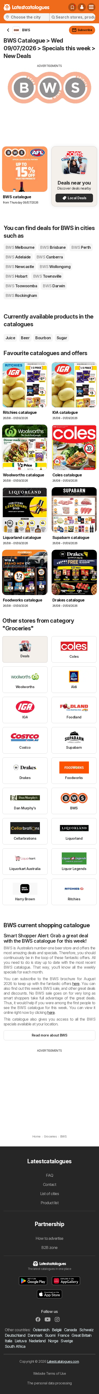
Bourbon (43, 337)
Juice (10, 337)
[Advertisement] (49, 101)
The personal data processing (49, 1383)
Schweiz (86, 1329)
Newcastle (20, 266)
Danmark (35, 1335)
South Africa (15, 1346)
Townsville (47, 276)
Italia (8, 1340)
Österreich (41, 1329)
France (63, 1335)
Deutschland (15, 1335)
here (76, 983)
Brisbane (53, 247)
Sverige (67, 1340)
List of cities (49, 1193)
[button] (82, 7)
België (57, 1329)
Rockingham (21, 295)
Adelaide (18, 257)
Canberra (50, 257)
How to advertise (49, 1238)
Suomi (50, 1335)
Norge (53, 1340)
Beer (25, 337)
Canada (70, 1329)
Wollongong (55, 266)
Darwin (54, 285)
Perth (81, 247)
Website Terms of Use (49, 1373)
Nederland (37, 1340)
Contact (49, 1184)
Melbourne (20, 247)
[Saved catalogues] (72, 7)
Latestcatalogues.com (63, 1361)
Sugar (62, 337)
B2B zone (49, 1247)
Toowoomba (21, 285)
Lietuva (20, 1340)
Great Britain (81, 1335)
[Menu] (91, 7)
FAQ (49, 1175)
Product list (50, 1202)
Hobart (16, 276)
